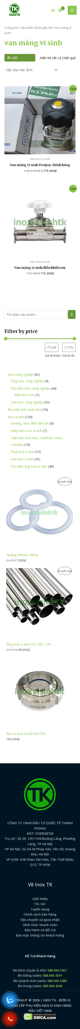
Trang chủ (11, 28)
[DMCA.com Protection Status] (40, 1016)
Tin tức (40, 904)
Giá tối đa (68, 355)
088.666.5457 (57, 970)
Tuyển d (37, 909)
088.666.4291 (52, 975)
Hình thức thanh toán (40, 924)
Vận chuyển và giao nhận (40, 919)
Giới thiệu (40, 898)
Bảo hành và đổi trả (40, 930)
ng (47, 909)
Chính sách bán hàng (40, 914)
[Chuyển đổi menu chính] (72, 10)
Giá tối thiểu (52, 355)
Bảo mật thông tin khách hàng (40, 935)
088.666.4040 (52, 986)
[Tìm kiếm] (72, 314)
